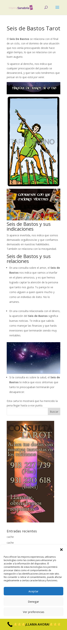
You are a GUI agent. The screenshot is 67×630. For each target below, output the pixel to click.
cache (10, 537)
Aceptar (33, 591)
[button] (61, 549)
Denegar (33, 601)
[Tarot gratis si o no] (33, 93)
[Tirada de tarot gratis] (33, 373)
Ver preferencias (33, 612)
